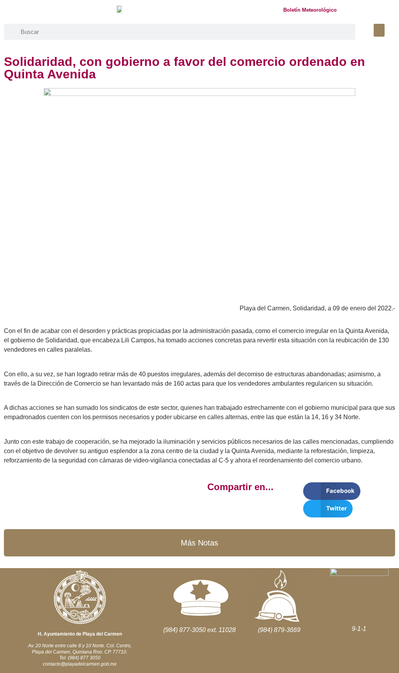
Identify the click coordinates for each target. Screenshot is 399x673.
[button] (379, 30)
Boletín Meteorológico (310, 10)
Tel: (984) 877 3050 (80, 658)
